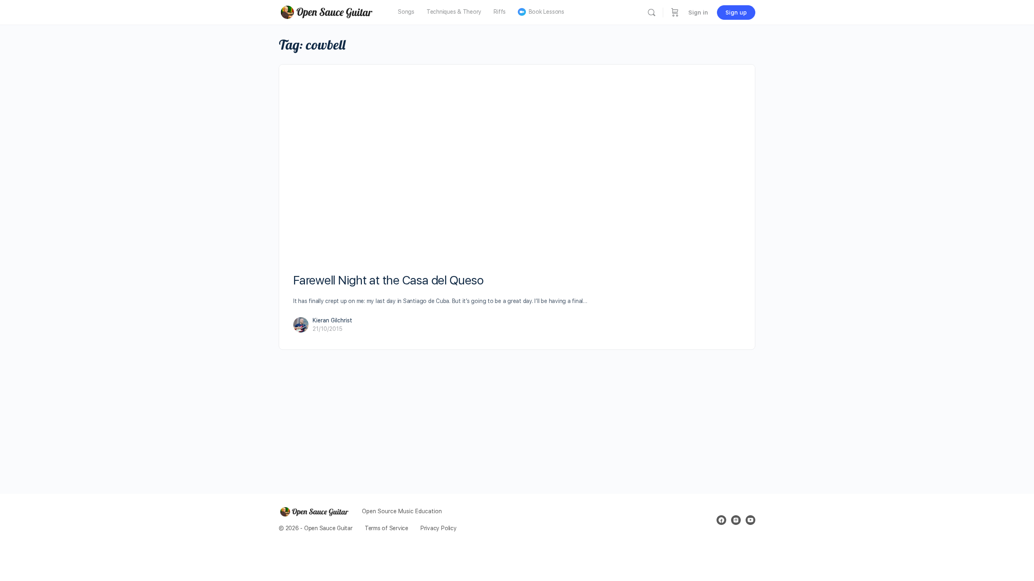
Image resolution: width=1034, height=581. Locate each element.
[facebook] (721, 520)
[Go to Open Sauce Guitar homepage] (329, 11)
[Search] (651, 12)
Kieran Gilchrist (332, 320)
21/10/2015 (328, 329)
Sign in (698, 12)
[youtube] (750, 520)
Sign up (736, 12)
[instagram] (736, 520)
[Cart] (675, 12)
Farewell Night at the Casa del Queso (388, 280)
